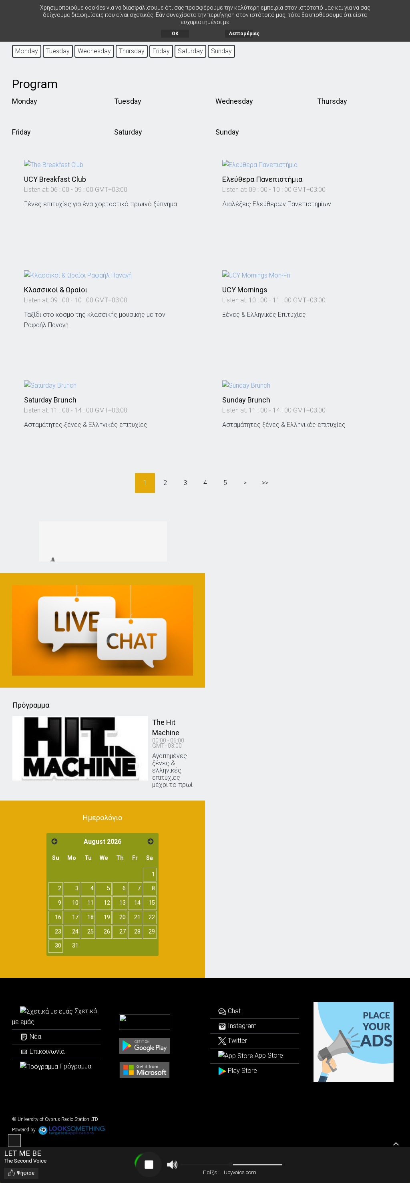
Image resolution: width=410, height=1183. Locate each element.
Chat (233, 1011)
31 (75, 945)
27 (122, 931)
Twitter (236, 1040)
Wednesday (234, 101)
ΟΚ (175, 33)
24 (75, 931)
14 (137, 902)
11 (90, 902)
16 (58, 917)
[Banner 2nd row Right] (102, 630)
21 (137, 917)
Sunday (227, 132)
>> (265, 483)
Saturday (128, 132)
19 (107, 917)
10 (75, 902)
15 (152, 902)
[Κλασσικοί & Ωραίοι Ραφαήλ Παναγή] (78, 275)
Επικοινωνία (46, 1051)
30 (58, 945)
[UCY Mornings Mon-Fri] (256, 275)
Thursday (332, 101)
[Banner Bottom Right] (353, 1042)
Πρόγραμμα (74, 1066)
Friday (21, 132)
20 (122, 917)
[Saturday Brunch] (50, 385)
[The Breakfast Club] (53, 164)
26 (107, 931)
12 (107, 902)
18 (90, 917)
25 (90, 931)
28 (137, 931)
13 (122, 902)
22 (152, 917)
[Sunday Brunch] (246, 385)
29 (152, 931)
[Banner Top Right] (102, 541)
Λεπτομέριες (241, 33)
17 (75, 917)
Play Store (241, 1070)
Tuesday (127, 101)
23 (58, 931)
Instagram (241, 1026)
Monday (24, 101)
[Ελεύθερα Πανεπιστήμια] (259, 164)
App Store (268, 1055)
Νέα (34, 1036)
